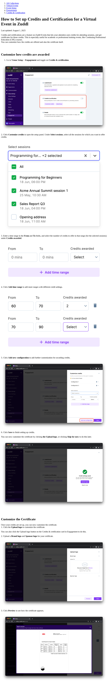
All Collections (12, 3)
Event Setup (11, 8)
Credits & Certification (15, 13)
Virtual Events (12, 5)
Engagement (11, 10)
